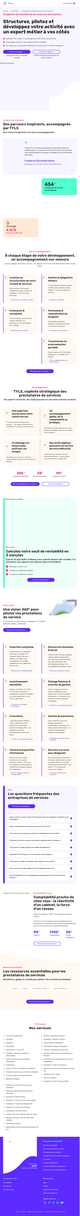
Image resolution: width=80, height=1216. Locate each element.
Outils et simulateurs (50, 1193)
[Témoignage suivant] (72, 170)
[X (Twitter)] (45, 1202)
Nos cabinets (7, 1183)
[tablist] (40, 988)
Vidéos (45, 1186)
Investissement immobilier (52, 1152)
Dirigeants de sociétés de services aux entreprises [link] (37, 11)
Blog (44, 1183)
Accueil (5, 11)
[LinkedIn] (58, 1202)
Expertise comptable (50, 1145)
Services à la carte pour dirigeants (54, 1170)
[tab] (15, 988)
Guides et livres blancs (50, 1190)
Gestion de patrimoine (50, 1163)
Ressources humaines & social (53, 1149)
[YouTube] (62, 1202)
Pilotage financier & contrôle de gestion (56, 1156)
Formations (47, 1159)
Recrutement (7, 1186)
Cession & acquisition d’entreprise (54, 1166)
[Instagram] (53, 1202)
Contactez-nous (8, 1190)
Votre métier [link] (15, 11)
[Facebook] (49, 1202)
